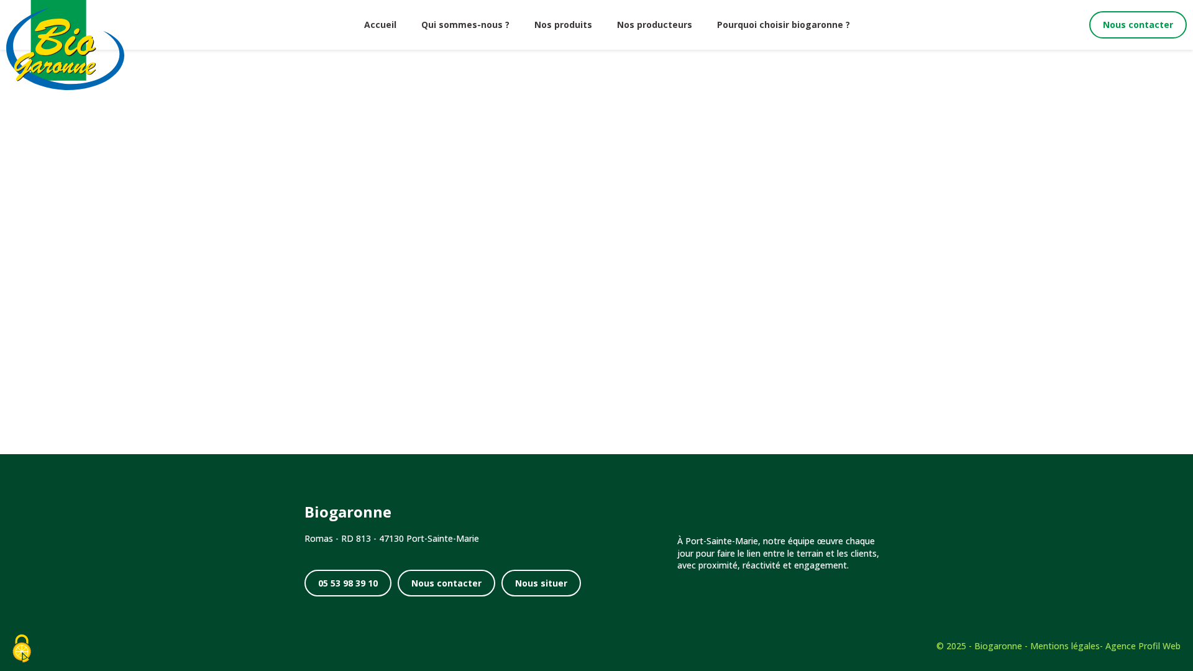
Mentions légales (1065, 646)
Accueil (380, 24)
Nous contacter (1138, 24)
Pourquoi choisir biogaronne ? (783, 24)
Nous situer (541, 583)
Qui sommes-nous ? (465, 24)
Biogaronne (998, 646)
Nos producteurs (654, 24)
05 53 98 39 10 (348, 583)
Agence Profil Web (1143, 646)
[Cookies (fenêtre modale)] (21, 649)
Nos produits (563, 24)
